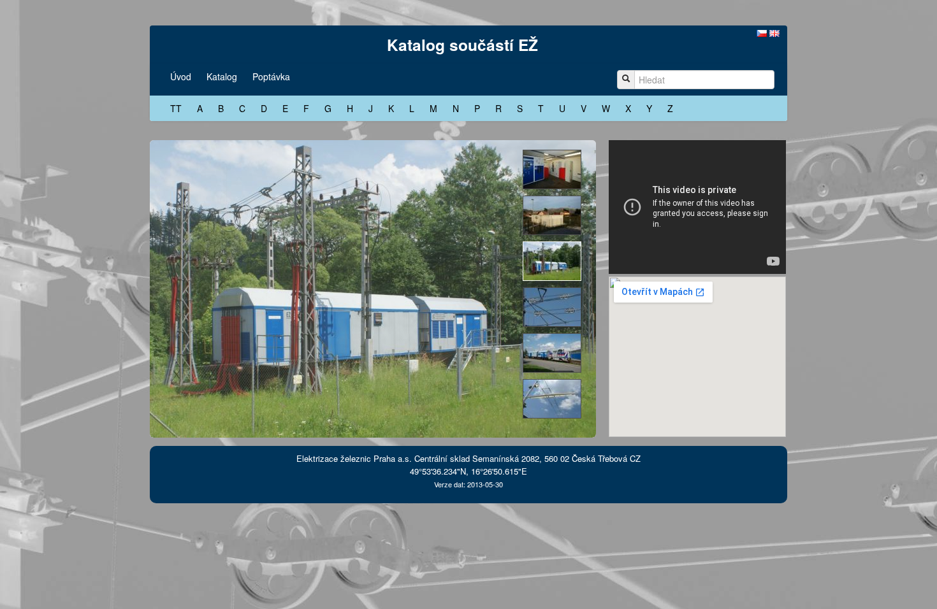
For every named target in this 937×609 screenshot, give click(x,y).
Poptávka (271, 76)
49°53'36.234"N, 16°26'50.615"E (468, 471)
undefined (552, 169)
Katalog (222, 76)
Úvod (180, 76)
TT (176, 108)
